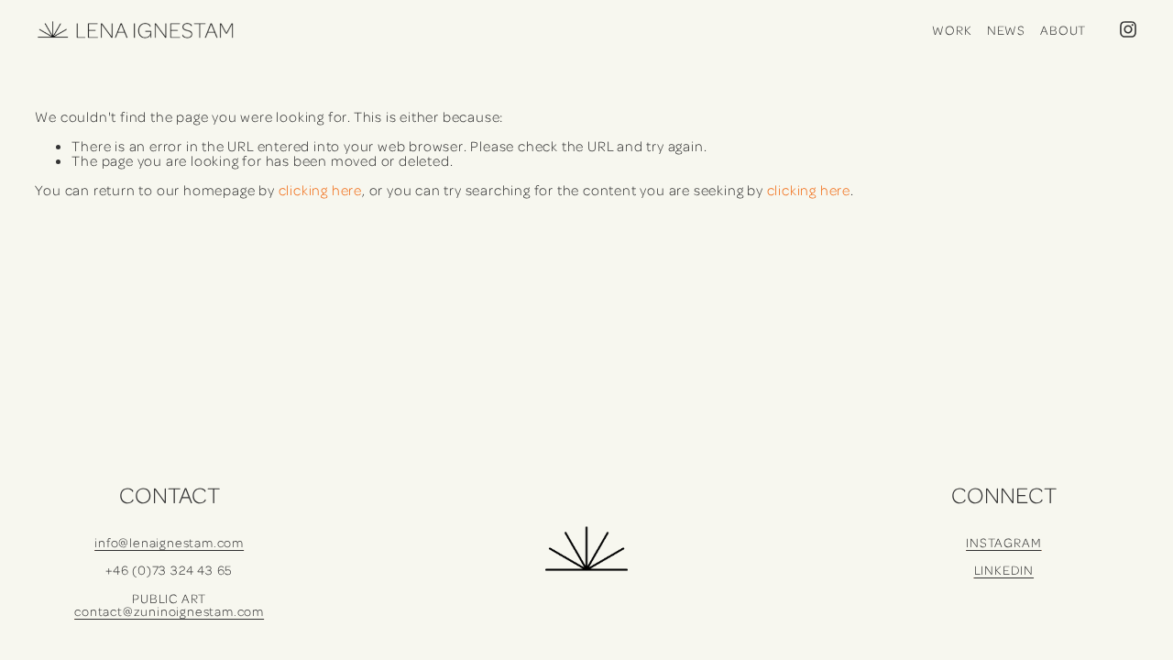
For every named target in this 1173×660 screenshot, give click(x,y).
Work (951, 30)
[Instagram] (1128, 29)
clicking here (320, 190)
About (1063, 30)
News (1006, 30)
